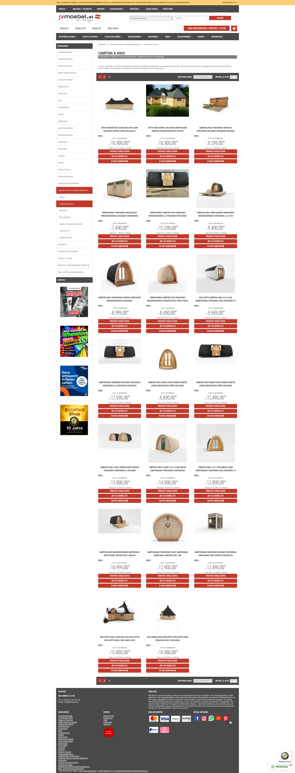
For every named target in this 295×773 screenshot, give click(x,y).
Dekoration (62, 142)
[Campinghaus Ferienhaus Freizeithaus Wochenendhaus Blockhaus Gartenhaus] (119, 207)
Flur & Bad (62, 149)
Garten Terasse (64, 170)
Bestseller (62, 244)
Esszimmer (62, 94)
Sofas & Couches (65, 66)
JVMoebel (107, 722)
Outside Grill (64, 231)
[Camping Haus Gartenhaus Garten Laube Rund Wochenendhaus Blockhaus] (119, 292)
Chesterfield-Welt (65, 59)
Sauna (62, 197)
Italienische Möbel (65, 128)
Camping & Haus (66, 204)
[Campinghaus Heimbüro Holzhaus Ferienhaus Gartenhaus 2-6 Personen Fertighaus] (119, 363)
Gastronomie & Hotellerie (68, 183)
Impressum (108, 718)
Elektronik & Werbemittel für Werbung (73, 265)
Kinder (61, 114)
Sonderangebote (65, 52)
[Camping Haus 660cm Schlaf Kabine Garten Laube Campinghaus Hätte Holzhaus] (215, 363)
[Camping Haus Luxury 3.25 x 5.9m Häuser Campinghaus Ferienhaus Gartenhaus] (167, 462)
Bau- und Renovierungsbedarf (70, 272)
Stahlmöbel (63, 121)
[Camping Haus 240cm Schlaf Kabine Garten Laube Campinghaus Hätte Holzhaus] (168, 377)
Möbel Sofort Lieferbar (67, 73)
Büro (60, 100)
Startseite (64, 28)
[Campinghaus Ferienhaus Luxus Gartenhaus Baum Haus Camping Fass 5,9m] (167, 547)
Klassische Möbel (65, 80)
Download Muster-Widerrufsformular (133, 771)
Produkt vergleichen (119, 151)
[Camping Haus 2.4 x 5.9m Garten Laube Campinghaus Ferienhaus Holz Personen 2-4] (215, 462)
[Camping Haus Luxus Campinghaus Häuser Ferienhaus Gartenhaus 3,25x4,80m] (119, 448)
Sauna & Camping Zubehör (70, 224)
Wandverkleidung (65, 176)
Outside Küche (65, 238)
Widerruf (106, 724)
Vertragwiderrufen (108, 732)
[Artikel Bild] (74, 316)
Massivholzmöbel (65, 135)
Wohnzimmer (63, 87)
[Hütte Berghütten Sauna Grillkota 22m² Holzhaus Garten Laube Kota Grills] (119, 122)
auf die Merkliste (120, 156)
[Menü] (290, 752)
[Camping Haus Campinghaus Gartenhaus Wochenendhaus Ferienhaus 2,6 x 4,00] (215, 207)
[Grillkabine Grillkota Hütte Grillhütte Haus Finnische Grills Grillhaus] (168, 632)
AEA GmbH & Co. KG (108, 771)
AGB (105, 720)
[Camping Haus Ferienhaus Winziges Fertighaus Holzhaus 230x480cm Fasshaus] (215, 122)
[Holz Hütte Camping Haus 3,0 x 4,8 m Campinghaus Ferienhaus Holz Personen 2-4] (215, 292)
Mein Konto (113, 28)
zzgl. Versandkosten (87, 771)
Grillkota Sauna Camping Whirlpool (73, 190)
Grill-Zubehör (64, 217)
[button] (280, 766)
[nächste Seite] (109, 77)
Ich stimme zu (229, 2)
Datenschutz (108, 716)
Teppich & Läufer (65, 258)
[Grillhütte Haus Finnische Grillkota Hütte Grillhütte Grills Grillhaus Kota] (119, 632)
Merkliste (96, 28)
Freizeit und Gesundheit (68, 251)
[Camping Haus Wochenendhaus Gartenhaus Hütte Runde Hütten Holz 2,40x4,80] (119, 533)
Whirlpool (63, 211)
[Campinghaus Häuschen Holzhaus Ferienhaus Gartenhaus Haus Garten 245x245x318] (215, 533)
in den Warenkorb (119, 161)
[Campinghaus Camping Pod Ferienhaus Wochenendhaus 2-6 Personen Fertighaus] (167, 197)
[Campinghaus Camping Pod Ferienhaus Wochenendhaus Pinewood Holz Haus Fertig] (167, 292)
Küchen (61, 163)
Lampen (61, 156)
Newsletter (80, 28)
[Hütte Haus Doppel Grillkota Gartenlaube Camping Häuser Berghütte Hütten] (167, 116)
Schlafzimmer (63, 107)
